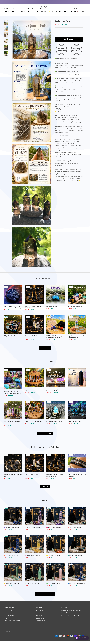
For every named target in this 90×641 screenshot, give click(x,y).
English (6, 8)
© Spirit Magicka (9, 635)
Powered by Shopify (11, 637)
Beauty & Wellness (74, 8)
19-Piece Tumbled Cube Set (75, 306)
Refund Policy (40, 615)
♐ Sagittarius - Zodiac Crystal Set (76, 583)
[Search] (82, 8)
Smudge (36, 11)
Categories (35, 8)
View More (45, 348)
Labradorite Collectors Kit (74, 421)
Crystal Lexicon (9, 613)
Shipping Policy (40, 613)
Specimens (43, 11)
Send (85, 632)
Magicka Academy (10, 610)
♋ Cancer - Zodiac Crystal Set (11, 583)
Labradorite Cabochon (52, 306)
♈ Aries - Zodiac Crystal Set (75, 527)
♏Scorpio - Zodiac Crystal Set (75, 555)
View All (45, 486)
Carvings (22, 11)
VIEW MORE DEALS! (45, 433)
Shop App (45, 14)
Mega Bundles (17, 8)
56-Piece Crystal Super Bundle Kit (33, 421)
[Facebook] (61, 616)
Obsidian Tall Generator (74, 389)
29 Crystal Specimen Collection (11, 336)
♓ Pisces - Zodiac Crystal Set (53, 527)
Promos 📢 (58, 11)
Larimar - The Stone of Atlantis (54, 421)
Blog (6, 618)
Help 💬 (66, 11)
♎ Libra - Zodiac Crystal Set (53, 583)
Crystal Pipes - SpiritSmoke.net (13, 621)
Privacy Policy (40, 618)
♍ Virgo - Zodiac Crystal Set (32, 583)
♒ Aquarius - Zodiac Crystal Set (33, 527)
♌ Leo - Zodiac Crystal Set (53, 555)
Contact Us (39, 610)
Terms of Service (40, 621)
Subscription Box (62, 8)
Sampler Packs (51, 8)
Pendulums (14, 11)
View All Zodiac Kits (45, 594)
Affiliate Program (9, 615)
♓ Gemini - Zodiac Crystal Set (32, 555)
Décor (29, 11)
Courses (83, 11)
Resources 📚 (74, 11)
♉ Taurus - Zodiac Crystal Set (11, 555)
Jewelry (7, 11)
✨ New (51, 11)
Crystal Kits (26, 8)
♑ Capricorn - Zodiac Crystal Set (12, 527)
